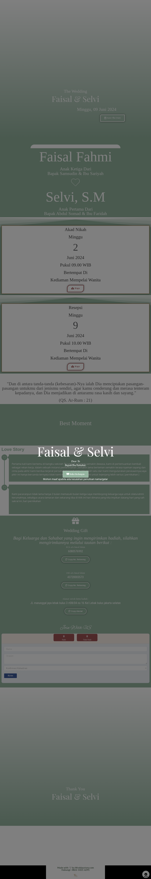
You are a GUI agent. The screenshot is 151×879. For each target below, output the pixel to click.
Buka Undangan (77, 474)
